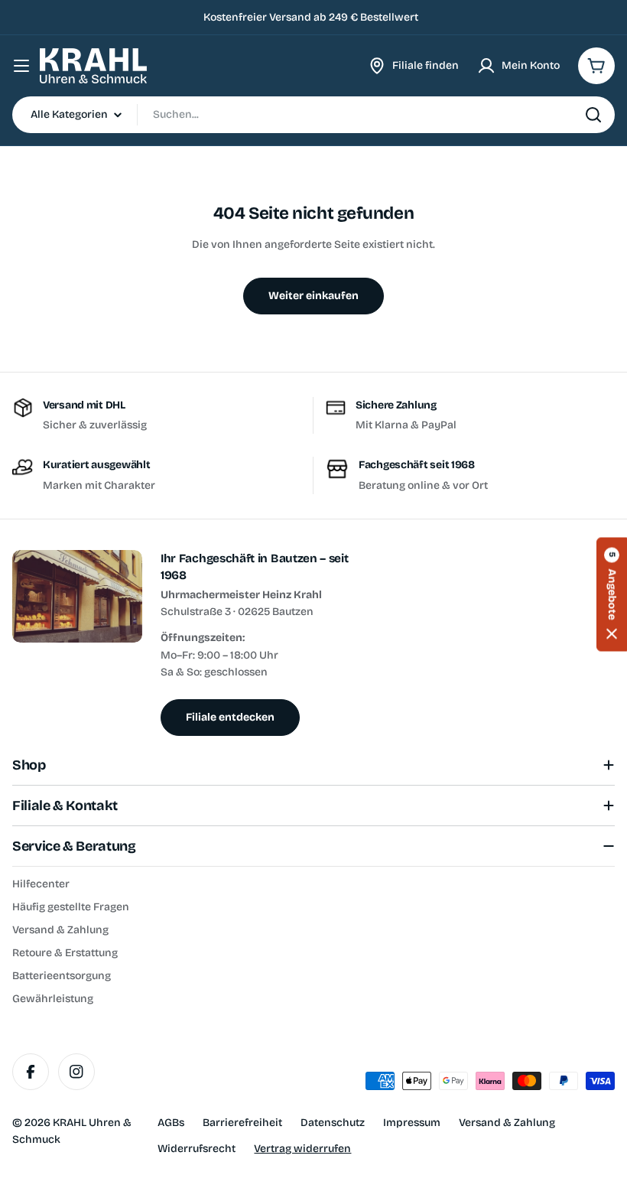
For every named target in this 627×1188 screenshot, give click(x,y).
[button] (611, 594)
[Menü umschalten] (21, 66)
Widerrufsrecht (197, 1148)
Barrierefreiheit (242, 1122)
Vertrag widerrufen (302, 1148)
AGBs (171, 1122)
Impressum (411, 1122)
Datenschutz (333, 1122)
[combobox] (313, 114)
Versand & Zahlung (507, 1122)
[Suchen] (593, 115)
